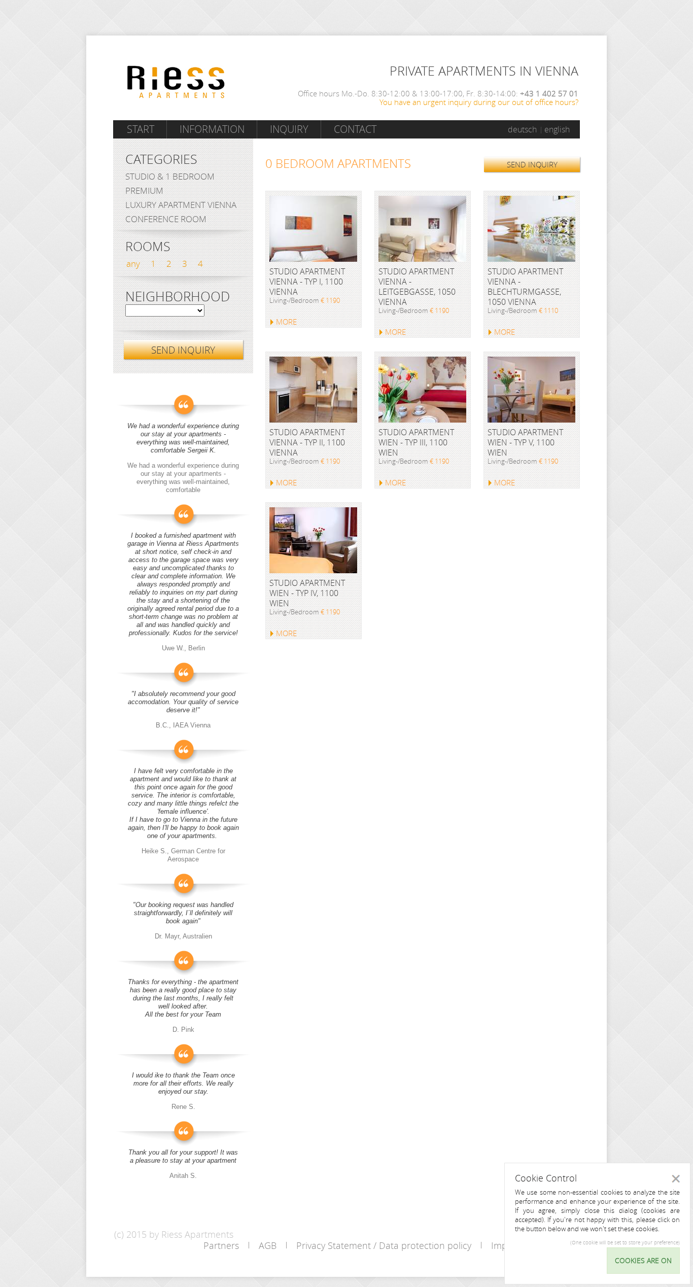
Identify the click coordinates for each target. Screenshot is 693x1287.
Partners (221, 1245)
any (133, 263)
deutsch (522, 129)
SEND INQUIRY (532, 164)
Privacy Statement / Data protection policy (383, 1245)
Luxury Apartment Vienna (180, 205)
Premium (144, 190)
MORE (286, 322)
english (557, 129)
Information (212, 129)
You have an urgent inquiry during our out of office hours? (478, 102)
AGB (267, 1245)
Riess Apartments (176, 81)
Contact (355, 129)
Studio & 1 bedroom (170, 176)
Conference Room (165, 219)
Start (140, 129)
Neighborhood (177, 296)
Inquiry (289, 129)
